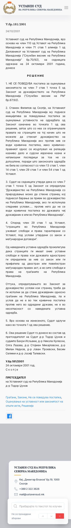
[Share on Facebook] (9, 416)
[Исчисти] (59, 516)
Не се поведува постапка (44, 397)
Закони (22, 397)
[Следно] (51, 516)
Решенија (28, 405)
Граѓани (11, 397)
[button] (66, 7)
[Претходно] (43, 516)
